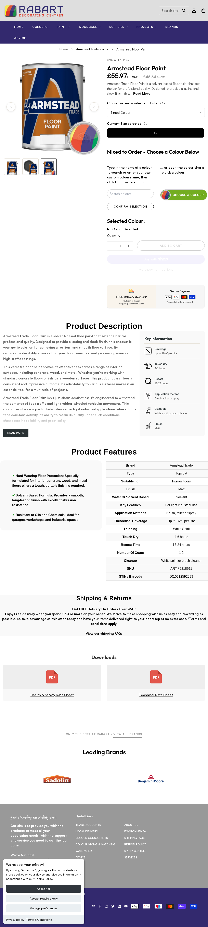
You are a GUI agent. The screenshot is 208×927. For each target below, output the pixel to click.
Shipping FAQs (134, 838)
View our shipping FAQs (104, 633)
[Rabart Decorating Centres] (33, 11)
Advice (20, 38)
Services (130, 857)
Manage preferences (43, 908)
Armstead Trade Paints (92, 49)
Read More (141, 93)
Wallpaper (84, 851)
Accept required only (44, 898)
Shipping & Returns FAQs (131, 304)
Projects (144, 26)
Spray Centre (134, 851)
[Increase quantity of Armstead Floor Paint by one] (128, 246)
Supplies (116, 26)
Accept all (43, 888)
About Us (131, 824)
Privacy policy (15, 919)
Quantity (113, 236)
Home (18, 26)
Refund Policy (135, 844)
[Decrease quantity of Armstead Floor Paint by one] (111, 246)
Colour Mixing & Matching (95, 844)
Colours (40, 26)
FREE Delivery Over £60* (131, 296)
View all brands (127, 734)
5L (155, 132)
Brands (171, 26)
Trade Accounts (88, 824)
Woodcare (87, 26)
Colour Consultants (92, 838)
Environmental (135, 831)
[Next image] (94, 106)
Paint (61, 26)
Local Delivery (87, 831)
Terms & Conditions (39, 919)
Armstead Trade (181, 465)
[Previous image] (10, 106)
